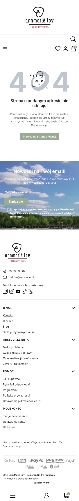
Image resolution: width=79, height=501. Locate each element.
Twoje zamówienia (15, 416)
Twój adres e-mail (16, 192)
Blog (6, 326)
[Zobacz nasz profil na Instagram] (11, 291)
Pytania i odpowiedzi (16, 384)
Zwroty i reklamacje (15, 364)
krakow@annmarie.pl (21, 277)
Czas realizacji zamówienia (20, 358)
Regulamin (27, 209)
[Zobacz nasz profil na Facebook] (5, 291)
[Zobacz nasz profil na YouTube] (18, 291)
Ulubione (9, 427)
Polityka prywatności (16, 395)
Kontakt (8, 315)
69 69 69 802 (16, 271)
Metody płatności (14, 347)
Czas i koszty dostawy (17, 352)
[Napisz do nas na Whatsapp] (31, 291)
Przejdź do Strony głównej (39, 136)
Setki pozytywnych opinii (19, 332)
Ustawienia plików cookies (20, 401)
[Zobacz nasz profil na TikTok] (24, 291)
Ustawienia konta (14, 421)
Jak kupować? (12, 379)
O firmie (8, 321)
